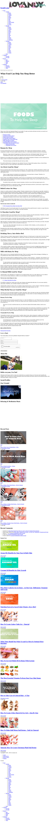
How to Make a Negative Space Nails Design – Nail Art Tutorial (14, 523)
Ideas (7, 54)
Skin (7, 63)
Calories (7, 11)
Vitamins (5, 55)
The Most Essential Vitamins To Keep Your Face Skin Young (21, 678)
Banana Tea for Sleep (10, 144)
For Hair (7, 56)
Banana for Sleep (6, 134)
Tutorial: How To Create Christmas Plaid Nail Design (18, 747)
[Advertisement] (25, 93)
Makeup (7, 61)
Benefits (7, 25)
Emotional (8, 66)
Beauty (4, 58)
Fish (9, 20)
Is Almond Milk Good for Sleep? (10, 141)
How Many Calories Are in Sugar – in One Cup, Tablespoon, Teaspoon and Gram (31, 532)
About (4, 755)
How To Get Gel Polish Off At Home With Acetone (17, 661)
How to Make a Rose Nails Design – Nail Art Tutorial (12, 485)
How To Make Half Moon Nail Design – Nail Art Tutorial (20, 730)
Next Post (8, 330)
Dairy (9, 16)
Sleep (7, 68)
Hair (7, 59)
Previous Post (3, 330)
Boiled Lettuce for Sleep (8, 137)
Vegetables (10, 39)
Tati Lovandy (4, 79)
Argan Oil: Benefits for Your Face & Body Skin (16, 553)
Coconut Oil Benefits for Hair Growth (17, 533)
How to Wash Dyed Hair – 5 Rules (8, 466)
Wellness (5, 64)
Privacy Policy (6, 757)
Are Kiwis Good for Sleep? (8, 135)
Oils (9, 36)
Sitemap (4, 758)
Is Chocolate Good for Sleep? (9, 138)
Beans (9, 12)
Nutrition (7, 41)
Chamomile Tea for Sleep (11, 145)
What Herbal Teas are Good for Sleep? (11, 142)
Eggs (9, 18)
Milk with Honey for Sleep (8, 140)
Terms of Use (6, 756)
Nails (7, 62)
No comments (3, 83)
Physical (7, 65)
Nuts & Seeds (11, 22)
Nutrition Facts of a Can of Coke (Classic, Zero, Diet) (18, 607)
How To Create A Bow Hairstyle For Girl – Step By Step (19, 713)
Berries (9, 14)
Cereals (9, 15)
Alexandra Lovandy (6, 448)
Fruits (9, 21)
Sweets (9, 24)
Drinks (9, 17)
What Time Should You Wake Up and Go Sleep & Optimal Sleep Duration (24, 530)
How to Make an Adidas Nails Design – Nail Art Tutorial (12, 504)
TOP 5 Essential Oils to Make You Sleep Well (12, 205)
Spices (9, 23)
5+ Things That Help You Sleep (9, 280)
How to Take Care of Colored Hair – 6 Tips (9, 447)
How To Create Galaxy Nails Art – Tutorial (15, 624)
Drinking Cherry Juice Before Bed (10, 139)
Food (4, 10)
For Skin (7, 57)
